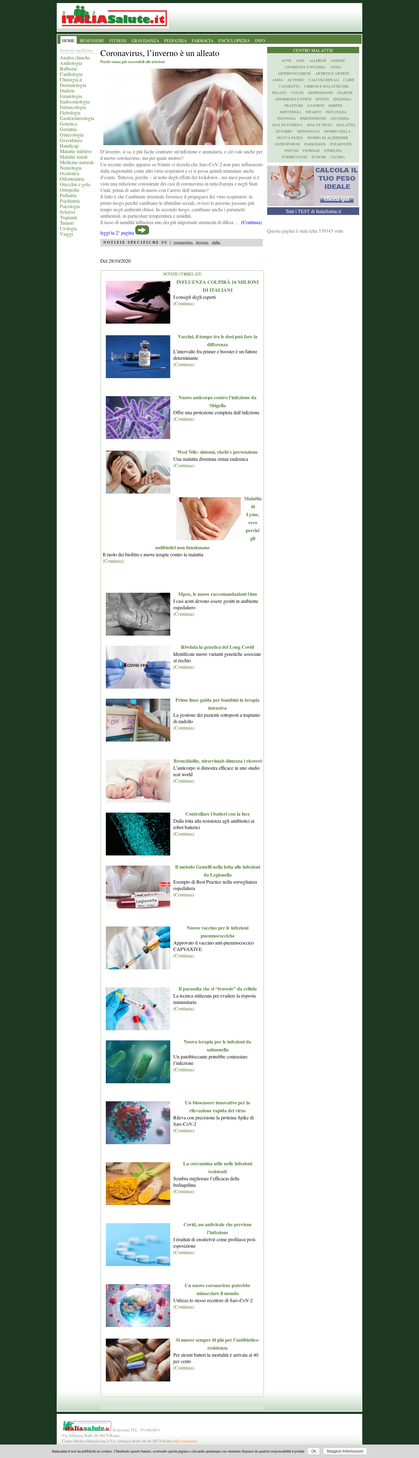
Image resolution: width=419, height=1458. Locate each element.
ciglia (216, 242)
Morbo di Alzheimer (327, 137)
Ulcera (337, 156)
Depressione (320, 92)
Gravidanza (71, 140)
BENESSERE (92, 40)
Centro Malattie (313, 50)
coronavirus (183, 242)
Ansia (336, 66)
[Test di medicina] (313, 204)
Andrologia (71, 63)
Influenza (336, 111)
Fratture (293, 105)
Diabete (67, 90)
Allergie (317, 60)
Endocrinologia (75, 101)
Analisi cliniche (75, 57)
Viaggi (66, 234)
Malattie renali (73, 156)
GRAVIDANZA (145, 40)
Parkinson (315, 143)
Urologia (68, 228)
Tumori (67, 223)
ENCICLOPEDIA (234, 40)
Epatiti (322, 98)
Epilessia (342, 98)
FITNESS (118, 40)
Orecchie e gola (75, 184)
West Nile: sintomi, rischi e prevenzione (217, 451)
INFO (260, 40)
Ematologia (71, 96)
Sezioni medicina (76, 50)
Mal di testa (319, 124)
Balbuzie (68, 68)
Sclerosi (67, 212)
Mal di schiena (287, 124)
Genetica (68, 123)
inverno (202, 242)
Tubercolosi (294, 156)
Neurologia (71, 167)
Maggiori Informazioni (345, 1451)
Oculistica (69, 173)
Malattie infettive (76, 151)
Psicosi (291, 150)
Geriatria (68, 129)
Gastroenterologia (77, 118)
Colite (297, 92)
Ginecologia (71, 134)
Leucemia (339, 118)
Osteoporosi (287, 143)
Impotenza (290, 111)
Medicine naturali (77, 162)
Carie (348, 79)
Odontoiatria (72, 178)
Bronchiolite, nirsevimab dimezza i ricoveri (218, 760)
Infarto (313, 111)
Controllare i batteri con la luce (217, 813)
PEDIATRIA (175, 40)
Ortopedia (69, 189)
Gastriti (315, 105)
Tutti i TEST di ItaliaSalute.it (313, 211)
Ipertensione (313, 118)
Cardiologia (71, 74)
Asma (277, 79)
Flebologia (70, 112)
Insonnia (286, 118)
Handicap (69, 145)
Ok (313, 1451)
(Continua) (183, 303)
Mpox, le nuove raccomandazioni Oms (217, 593)
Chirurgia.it (71, 79)
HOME (68, 40)
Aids (300, 60)
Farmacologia (73, 107)
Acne (286, 60)
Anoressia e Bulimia (305, 66)
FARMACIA (202, 40)
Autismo (295, 79)
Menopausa (308, 131)
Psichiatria (70, 200)
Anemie (338, 60)
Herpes (335, 105)
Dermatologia (73, 85)
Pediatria (68, 195)
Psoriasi (311, 150)
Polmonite (341, 143)
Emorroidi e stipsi (293, 98)
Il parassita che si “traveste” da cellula (218, 988)
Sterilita (333, 150)
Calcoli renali (324, 79)
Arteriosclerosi (294, 73)
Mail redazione (185, 1441)
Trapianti (68, 217)
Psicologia (70, 206)
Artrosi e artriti (332, 73)
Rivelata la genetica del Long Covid (217, 646)
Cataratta (289, 86)
